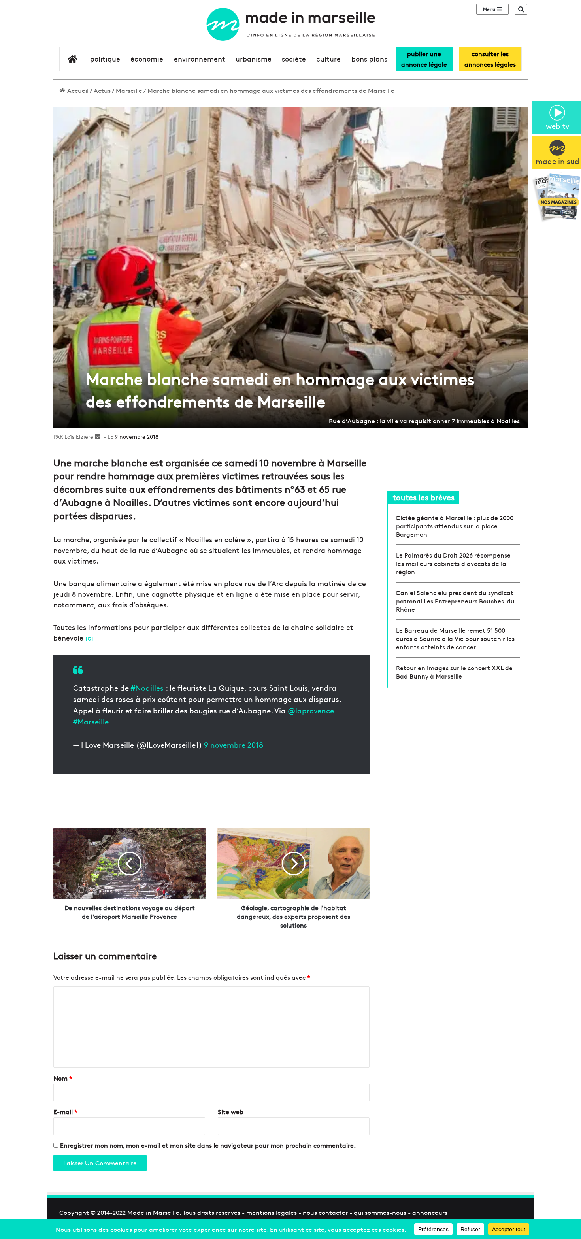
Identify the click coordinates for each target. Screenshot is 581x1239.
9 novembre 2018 (233, 744)
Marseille (129, 90)
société (294, 59)
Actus (102, 90)
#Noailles (147, 688)
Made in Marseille (153, 1212)
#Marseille (91, 721)
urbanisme (254, 59)
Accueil (77, 90)
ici (89, 638)
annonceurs (429, 1212)
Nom (62, 1077)
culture (328, 59)
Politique (105, 59)
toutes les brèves (424, 497)
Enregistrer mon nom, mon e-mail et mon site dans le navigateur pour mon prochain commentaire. (208, 1145)
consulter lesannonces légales (490, 58)
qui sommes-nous (380, 1212)
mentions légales (271, 1212)
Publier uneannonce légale (424, 58)
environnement (199, 59)
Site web (230, 1111)
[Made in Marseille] (290, 24)
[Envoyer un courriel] (97, 436)
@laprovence (311, 710)
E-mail (65, 1111)
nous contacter (325, 1212)
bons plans (369, 59)
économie (146, 59)
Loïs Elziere (78, 436)
